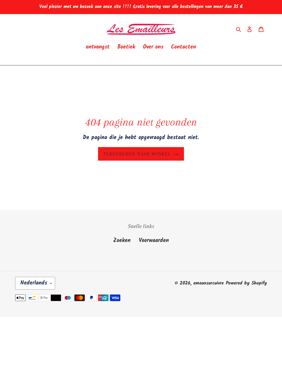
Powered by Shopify (246, 283)
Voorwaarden (154, 240)
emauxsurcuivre (208, 283)
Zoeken (122, 240)
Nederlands (33, 283)
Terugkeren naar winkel (137, 153)
